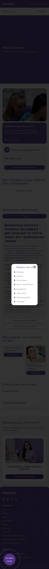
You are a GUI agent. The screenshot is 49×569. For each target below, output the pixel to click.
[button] (34, 267)
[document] (24, 284)
